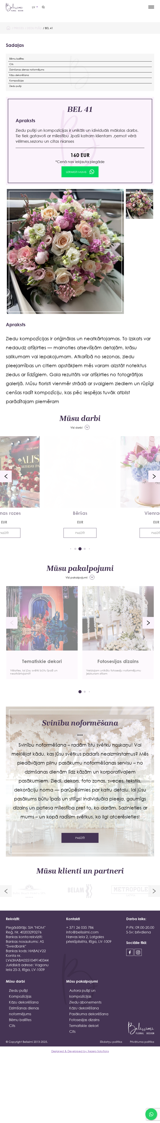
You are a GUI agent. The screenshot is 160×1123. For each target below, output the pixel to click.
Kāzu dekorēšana (19, 75)
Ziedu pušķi (34, 28)
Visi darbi (76, 427)
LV (33, 7)
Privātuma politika (142, 1041)
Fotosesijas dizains (84, 1020)
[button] (6, 476)
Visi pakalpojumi (76, 577)
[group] (42, 632)
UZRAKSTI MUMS (76, 172)
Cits (11, 64)
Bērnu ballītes (16, 58)
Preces (19, 28)
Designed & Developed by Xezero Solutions (80, 1051)
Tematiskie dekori (84, 1025)
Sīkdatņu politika (111, 1041)
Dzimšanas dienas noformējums (26, 69)
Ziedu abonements (85, 1002)
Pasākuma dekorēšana (88, 1014)
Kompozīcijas (16, 80)
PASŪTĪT (80, 533)
